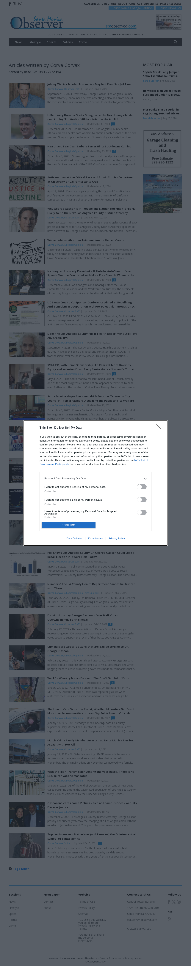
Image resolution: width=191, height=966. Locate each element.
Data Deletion (74, 538)
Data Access (95, 538)
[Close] (160, 427)
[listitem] (95, 478)
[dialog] (95, 483)
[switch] (142, 486)
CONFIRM (69, 525)
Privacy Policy (117, 538)
